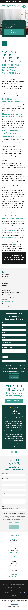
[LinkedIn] (15, 576)
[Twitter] (18, 576)
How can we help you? (7, 347)
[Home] (13, 6)
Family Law (14, 563)
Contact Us (14, 570)
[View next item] (16, 452)
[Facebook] (9, 576)
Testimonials (14, 568)
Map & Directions (14, 552)
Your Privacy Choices (19, 592)
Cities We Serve (14, 565)
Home (14, 559)
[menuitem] (14, 274)
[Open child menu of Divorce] (25, 281)
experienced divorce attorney (9, 237)
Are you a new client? (7, 342)
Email (3, 337)
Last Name (5, 327)
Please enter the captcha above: (10, 359)
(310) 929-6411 (14, 540)
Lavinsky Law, (16, 244)
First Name (5, 322)
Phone (3, 332)
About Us (14, 561)
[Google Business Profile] (12, 576)
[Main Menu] (3, 6)
